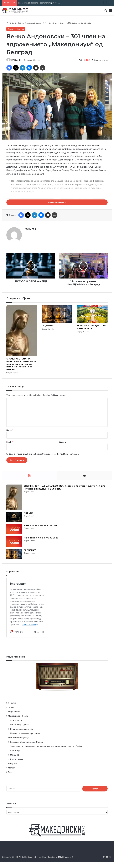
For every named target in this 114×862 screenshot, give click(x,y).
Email (9, 442)
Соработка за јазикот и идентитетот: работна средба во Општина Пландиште (52, 3)
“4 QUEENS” (48, 325)
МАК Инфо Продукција (18, 737)
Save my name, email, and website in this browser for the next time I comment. (44, 454)
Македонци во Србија (18, 716)
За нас (11, 707)
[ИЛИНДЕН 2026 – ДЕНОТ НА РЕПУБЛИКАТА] (92, 314)
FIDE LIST (28, 513)
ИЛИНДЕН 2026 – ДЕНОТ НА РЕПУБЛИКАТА (91, 327)
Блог (10, 772)
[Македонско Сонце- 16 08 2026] (14, 529)
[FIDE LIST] (14, 517)
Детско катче (16, 759)
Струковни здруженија (21, 729)
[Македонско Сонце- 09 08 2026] (14, 541)
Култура (20, 29)
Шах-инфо (15, 750)
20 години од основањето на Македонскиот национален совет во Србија (46, 746)
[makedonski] (57, 830)
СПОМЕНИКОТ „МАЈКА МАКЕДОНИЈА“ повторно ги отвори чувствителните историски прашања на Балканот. (21, 364)
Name (9, 430)
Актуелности (14, 711)
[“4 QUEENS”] (57, 314)
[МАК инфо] (15, 10)
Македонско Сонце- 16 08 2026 (40, 525)
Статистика (16, 720)
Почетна (12, 23)
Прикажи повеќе (56, 202)
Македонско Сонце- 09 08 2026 (41, 538)
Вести (20, 23)
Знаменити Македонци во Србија (26, 742)
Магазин (12, 768)
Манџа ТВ (14, 755)
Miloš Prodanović (65, 857)
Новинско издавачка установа (25, 733)
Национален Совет (19, 724)
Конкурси (12, 763)
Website (62, 442)
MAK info (42, 857)
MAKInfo (14, 60)
